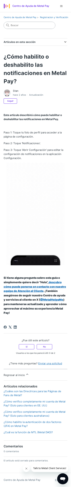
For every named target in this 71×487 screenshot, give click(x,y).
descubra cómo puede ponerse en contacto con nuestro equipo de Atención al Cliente (35, 286)
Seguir (10, 101)
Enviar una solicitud (50, 363)
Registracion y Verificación (54, 17)
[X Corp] (10, 327)
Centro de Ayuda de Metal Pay (20, 17)
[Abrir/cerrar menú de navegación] (61, 6)
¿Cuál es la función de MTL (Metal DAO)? (28, 432)
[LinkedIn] (15, 327)
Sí (27, 346)
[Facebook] (5, 327)
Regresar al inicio (15, 375)
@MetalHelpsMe (51, 299)
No (44, 346)
